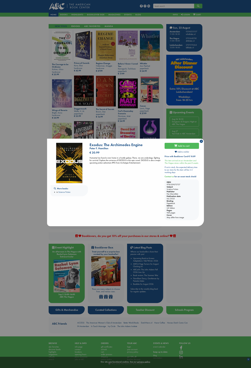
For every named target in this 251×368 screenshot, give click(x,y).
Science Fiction (64, 192)
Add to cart (183, 146)
